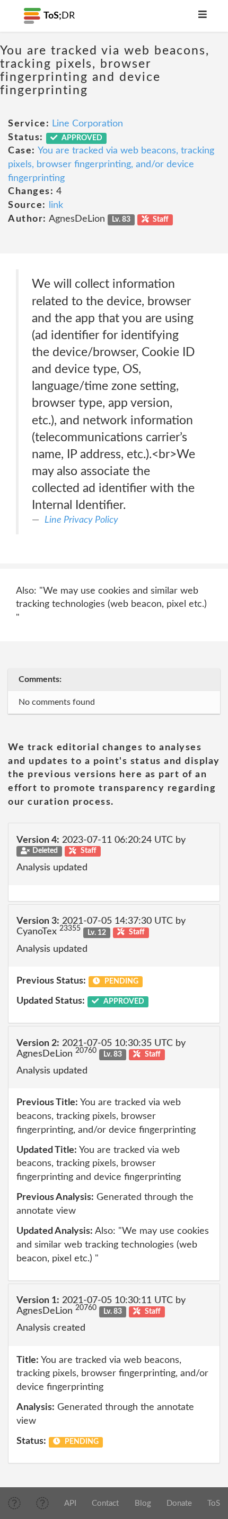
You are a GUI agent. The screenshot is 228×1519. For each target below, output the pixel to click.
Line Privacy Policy (81, 520)
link (56, 205)
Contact (105, 1503)
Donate (179, 1503)
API (70, 1503)
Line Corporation (87, 124)
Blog (143, 1503)
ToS (213, 1503)
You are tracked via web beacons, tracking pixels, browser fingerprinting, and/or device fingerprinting (111, 164)
